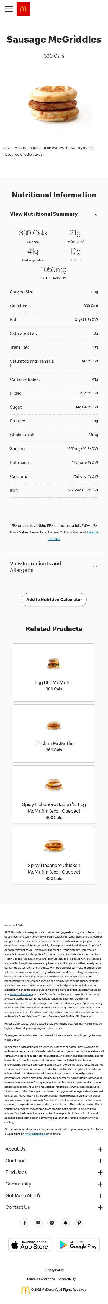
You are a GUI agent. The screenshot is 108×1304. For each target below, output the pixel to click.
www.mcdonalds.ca (21, 994)
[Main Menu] (9, 9)
